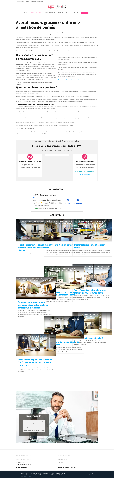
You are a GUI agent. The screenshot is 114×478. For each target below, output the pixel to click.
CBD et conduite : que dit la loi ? (88, 338)
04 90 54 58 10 (27, 1)
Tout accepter (87, 474)
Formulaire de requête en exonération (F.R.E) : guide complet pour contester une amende (35, 362)
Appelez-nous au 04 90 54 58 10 (84, 171)
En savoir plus (28, 476)
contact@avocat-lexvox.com (37, 1)
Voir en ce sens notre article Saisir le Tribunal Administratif (71, 79)
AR (46, 122)
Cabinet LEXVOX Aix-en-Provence (23, 464)
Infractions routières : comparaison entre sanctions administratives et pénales (34, 248)
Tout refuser (77, 474)
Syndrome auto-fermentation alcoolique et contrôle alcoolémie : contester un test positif (33, 305)
